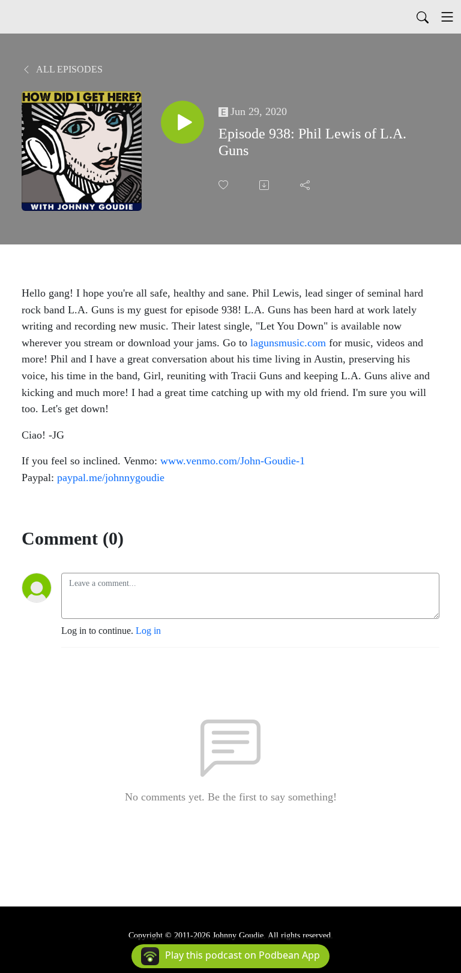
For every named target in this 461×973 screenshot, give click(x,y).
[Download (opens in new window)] (265, 185)
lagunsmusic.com (286, 343)
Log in (148, 631)
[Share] (306, 185)
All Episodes (68, 69)
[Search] (422, 17)
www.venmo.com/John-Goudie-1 (232, 461)
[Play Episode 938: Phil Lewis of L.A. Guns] (182, 122)
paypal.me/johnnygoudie (110, 478)
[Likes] (224, 185)
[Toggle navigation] (447, 16)
